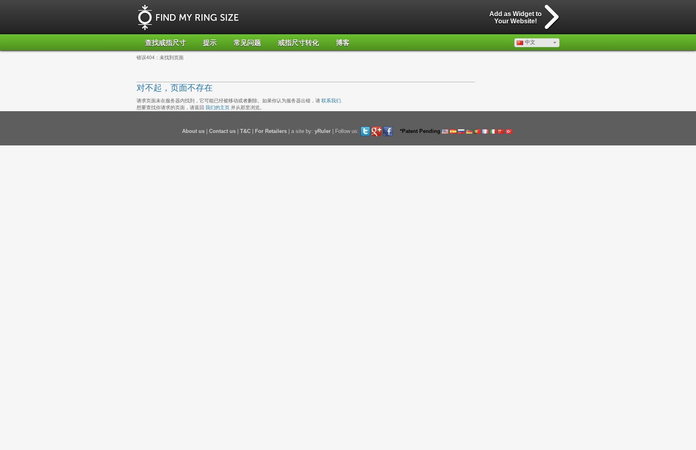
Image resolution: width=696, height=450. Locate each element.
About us (193, 131)
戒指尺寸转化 (298, 43)
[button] (536, 42)
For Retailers (271, 131)
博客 (343, 43)
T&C (245, 131)
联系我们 (331, 101)
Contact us (222, 131)
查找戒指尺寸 (165, 43)
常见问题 (247, 43)
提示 (210, 43)
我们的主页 (217, 107)
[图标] (188, 17)
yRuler (323, 131)
